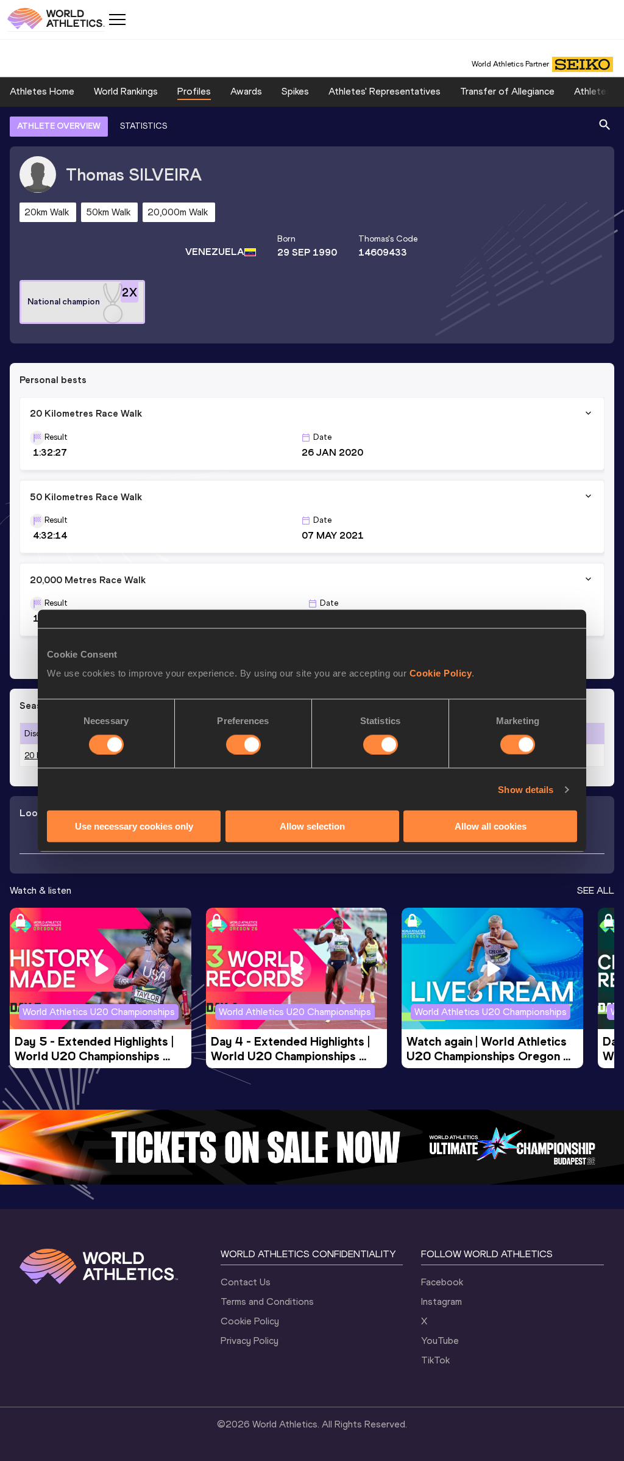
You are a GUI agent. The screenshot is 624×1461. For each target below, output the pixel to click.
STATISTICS (143, 126)
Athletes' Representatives (384, 91)
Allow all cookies (490, 826)
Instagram (441, 1301)
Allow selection (312, 826)
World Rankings (126, 91)
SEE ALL (595, 890)
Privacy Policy (249, 1340)
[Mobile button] (117, 19)
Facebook (442, 1282)
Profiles (194, 91)
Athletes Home (42, 91)
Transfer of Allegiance (507, 91)
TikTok (435, 1360)
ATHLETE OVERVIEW (59, 126)
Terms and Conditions (267, 1301)
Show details (525, 789)
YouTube (440, 1340)
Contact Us (246, 1282)
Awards (246, 91)
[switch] (243, 744)
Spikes (295, 91)
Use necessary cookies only (134, 826)
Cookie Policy (441, 673)
